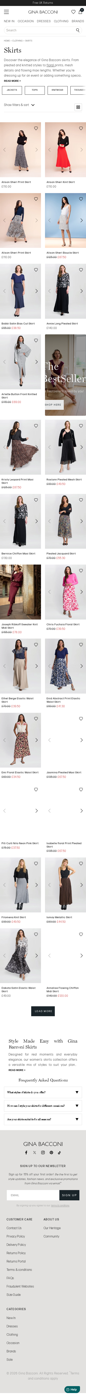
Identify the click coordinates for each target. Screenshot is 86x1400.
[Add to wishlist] (36, 129)
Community (51, 1236)
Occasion (13, 1343)
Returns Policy (16, 1253)
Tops (35, 90)
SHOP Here (53, 404)
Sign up (69, 1195)
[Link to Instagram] (43, 1152)
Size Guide (14, 1295)
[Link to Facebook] (26, 1152)
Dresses (12, 1326)
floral (51, 65)
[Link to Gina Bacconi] (43, 12)
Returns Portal (16, 1261)
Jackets (12, 90)
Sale (10, 1360)
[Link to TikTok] (60, 1152)
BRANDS (78, 21)
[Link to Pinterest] (51, 1152)
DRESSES (44, 21)
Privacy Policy (16, 1236)
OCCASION (26, 21)
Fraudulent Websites (20, 1286)
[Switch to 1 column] (78, 107)
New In (11, 1318)
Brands (11, 1351)
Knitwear (58, 90)
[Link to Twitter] (34, 1152)
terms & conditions (60, 1205)
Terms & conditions (19, 1270)
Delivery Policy (16, 1245)
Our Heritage (52, 1228)
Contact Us (14, 1228)
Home (7, 41)
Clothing (17, 41)
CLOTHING (61, 21)
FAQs (10, 1278)
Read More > (12, 81)
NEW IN (9, 21)
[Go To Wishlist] (73, 12)
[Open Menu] (6, 12)
